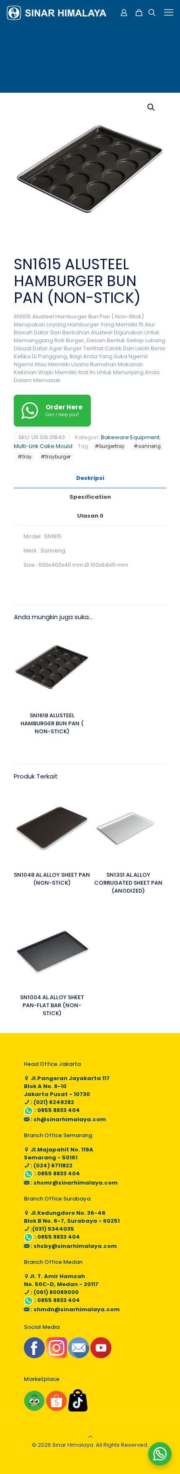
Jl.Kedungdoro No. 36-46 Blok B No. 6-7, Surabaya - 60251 (72, 1217)
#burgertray (110, 446)
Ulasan (90, 516)
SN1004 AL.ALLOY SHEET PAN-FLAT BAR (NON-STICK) (52, 1005)
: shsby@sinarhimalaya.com (73, 1246)
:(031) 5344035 (51, 1229)
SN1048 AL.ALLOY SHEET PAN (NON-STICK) (52, 879)
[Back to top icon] (90, 1437)
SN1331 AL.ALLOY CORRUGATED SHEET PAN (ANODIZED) (128, 883)
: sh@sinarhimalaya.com (67, 1119)
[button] (151, 107)
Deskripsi (90, 478)
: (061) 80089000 (54, 1292)
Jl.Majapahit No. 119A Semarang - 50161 (58, 1153)
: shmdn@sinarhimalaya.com (74, 1309)
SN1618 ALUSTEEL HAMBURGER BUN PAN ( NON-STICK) (52, 723)
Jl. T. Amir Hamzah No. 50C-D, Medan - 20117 (61, 1280)
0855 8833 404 (58, 1110)
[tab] (90, 478)
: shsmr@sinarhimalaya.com (73, 1183)
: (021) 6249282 (51, 1102)
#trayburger (56, 456)
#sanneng (147, 446)
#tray (25, 456)
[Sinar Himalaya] (56, 12)
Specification (90, 497)
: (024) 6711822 (50, 1165)
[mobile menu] (169, 12)
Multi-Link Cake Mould (43, 446)
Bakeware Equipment (130, 437)
